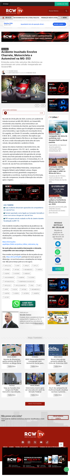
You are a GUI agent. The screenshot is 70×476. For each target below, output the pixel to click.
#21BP (7, 297)
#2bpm (7, 273)
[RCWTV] (15, 11)
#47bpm (16, 273)
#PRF (6, 289)
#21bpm (31, 277)
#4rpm (39, 269)
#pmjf (26, 265)
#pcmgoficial (9, 281)
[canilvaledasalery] (58, 317)
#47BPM (26, 293)
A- (37, 105)
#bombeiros (28, 269)
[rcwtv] (35, 36)
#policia (8, 285)
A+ (43, 105)
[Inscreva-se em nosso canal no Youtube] (41, 442)
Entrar (6, 4)
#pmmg (7, 269)
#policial (8, 265)
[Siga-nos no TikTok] (47, 442)
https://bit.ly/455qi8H (13, 257)
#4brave (27, 273)
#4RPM (7, 293)
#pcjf (36, 265)
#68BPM (36, 293)
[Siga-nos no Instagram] (29, 442)
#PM (31, 285)
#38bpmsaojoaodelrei (26, 281)
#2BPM (16, 293)
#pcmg (16, 269)
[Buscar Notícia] (66, 11)
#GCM (15, 289)
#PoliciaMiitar (20, 285)
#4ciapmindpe (9, 277)
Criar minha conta (58, 417)
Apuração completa (58, 24)
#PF (39, 285)
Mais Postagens (35, 403)
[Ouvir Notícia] (5, 112)
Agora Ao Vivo (62, 4)
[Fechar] (61, 444)
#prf (18, 265)
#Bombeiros (35, 289)
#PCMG (24, 289)
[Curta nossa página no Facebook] (23, 442)
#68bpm (21, 277)
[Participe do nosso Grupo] (23, 305)
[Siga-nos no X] (35, 442)
